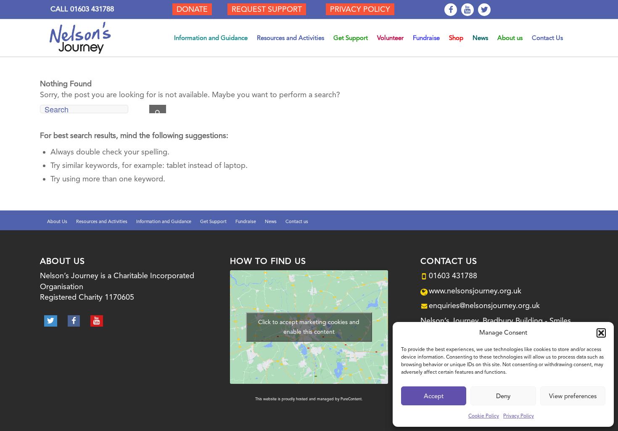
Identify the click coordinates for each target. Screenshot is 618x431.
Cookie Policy (483, 416)
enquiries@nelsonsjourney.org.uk (484, 305)
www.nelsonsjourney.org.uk (475, 290)
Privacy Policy (518, 416)
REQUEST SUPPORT (267, 9)
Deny (503, 396)
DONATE (192, 9)
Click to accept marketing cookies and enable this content (308, 327)
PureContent (351, 399)
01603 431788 (92, 9)
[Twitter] (484, 9)
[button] (601, 333)
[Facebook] (450, 9)
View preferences (573, 396)
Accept (434, 396)
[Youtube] (467, 9)
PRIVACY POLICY (360, 9)
